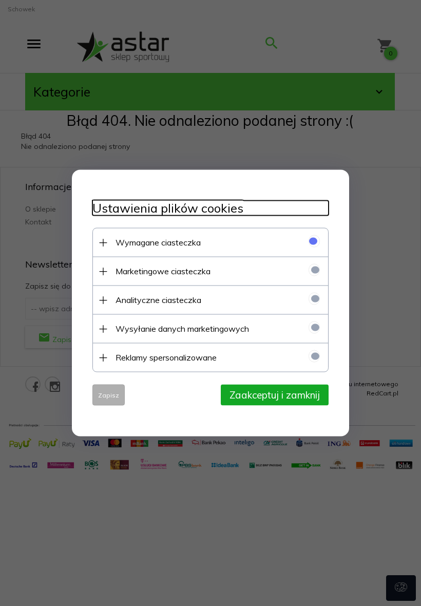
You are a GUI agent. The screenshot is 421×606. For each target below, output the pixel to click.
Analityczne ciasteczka (158, 300)
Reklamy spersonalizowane (166, 357)
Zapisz (108, 395)
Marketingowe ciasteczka (163, 271)
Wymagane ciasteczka (158, 242)
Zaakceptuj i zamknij (274, 395)
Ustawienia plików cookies (167, 208)
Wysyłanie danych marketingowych (182, 329)
